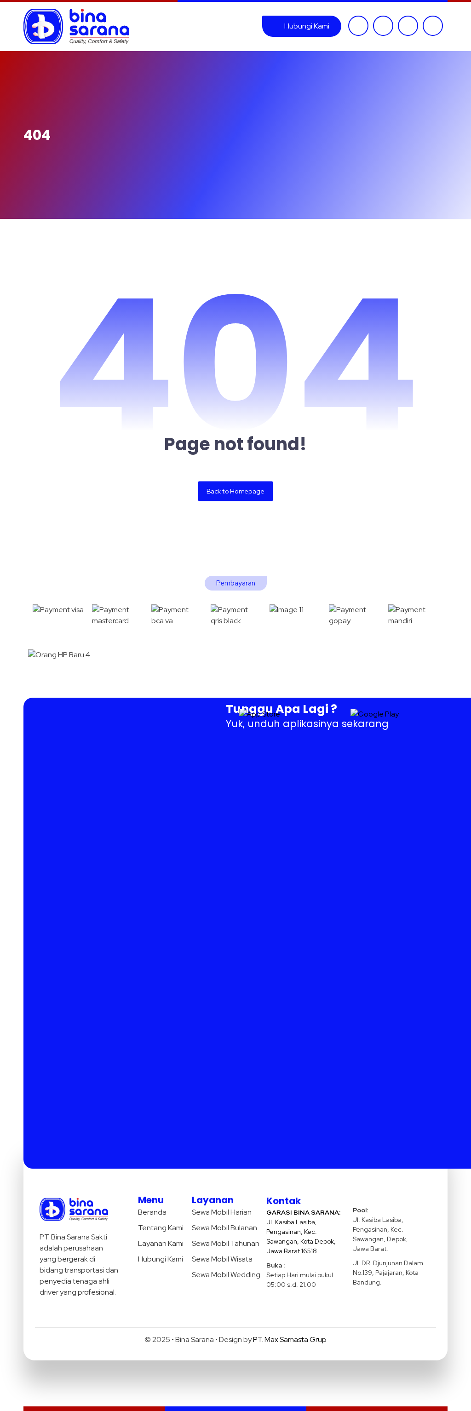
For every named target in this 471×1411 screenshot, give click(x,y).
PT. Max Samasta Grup (290, 1339)
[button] (358, 26)
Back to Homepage (235, 491)
